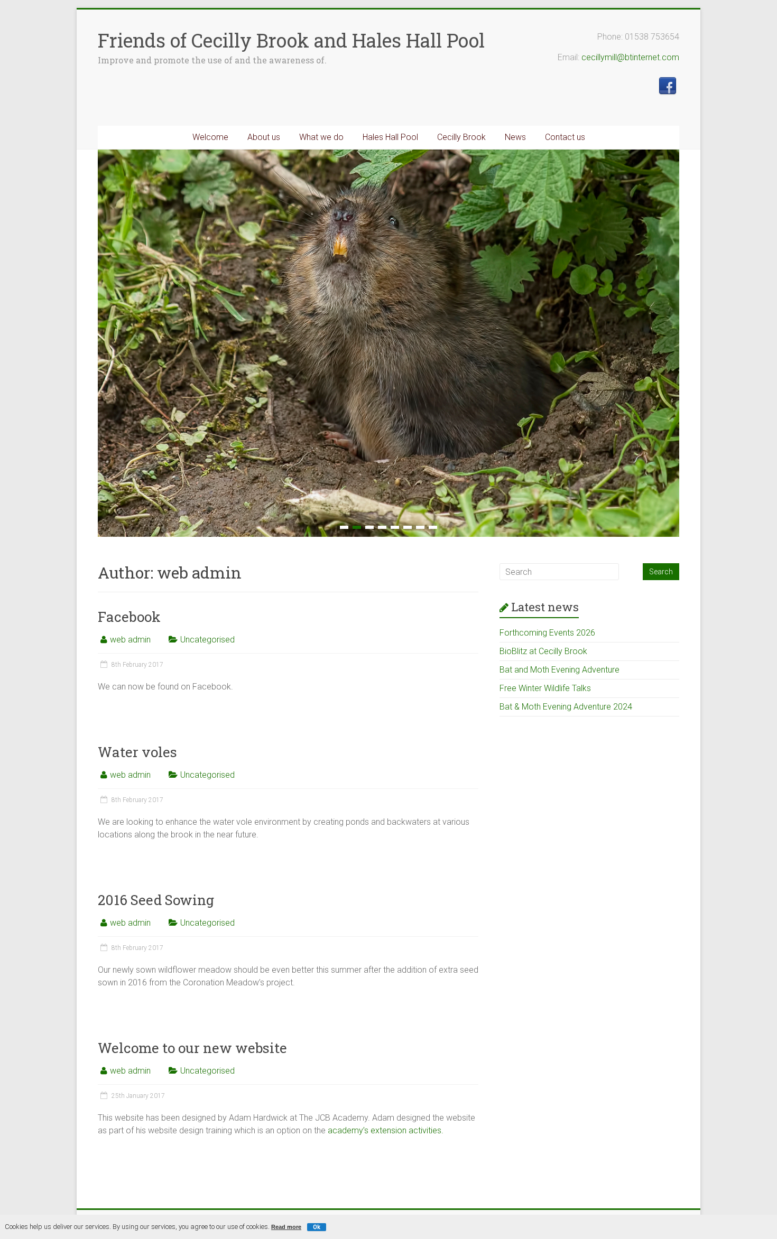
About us (263, 137)
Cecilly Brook (461, 137)
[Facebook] (668, 82)
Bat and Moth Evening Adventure (559, 670)
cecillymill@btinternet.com (630, 57)
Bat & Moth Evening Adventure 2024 (566, 707)
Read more (286, 1227)
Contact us (565, 137)
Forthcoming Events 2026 (547, 633)
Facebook (129, 617)
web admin (130, 640)
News (515, 137)
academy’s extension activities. (385, 1130)
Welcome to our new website (192, 1048)
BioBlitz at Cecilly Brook (543, 651)
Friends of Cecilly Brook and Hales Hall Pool (291, 40)
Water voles (137, 752)
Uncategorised (207, 640)
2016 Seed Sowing (156, 900)
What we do (321, 137)
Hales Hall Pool (390, 137)
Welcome (210, 137)
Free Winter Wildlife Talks (545, 688)
